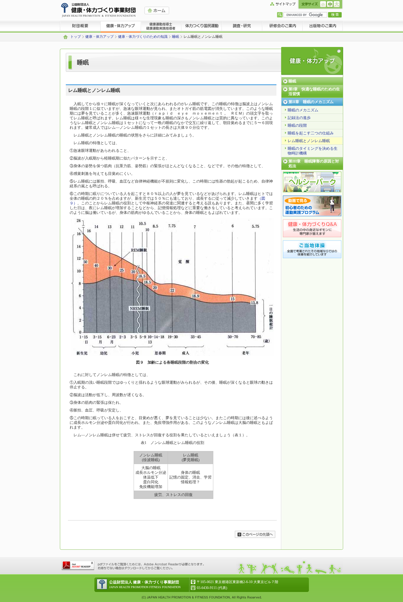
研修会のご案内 (282, 26)
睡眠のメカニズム (303, 110)
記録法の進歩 (299, 117)
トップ (75, 37)
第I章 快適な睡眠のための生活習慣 (314, 91)
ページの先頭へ (255, 534)
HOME (156, 10)
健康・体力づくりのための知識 (143, 37)
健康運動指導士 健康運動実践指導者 (161, 26)
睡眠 (175, 37)
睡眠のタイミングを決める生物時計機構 (313, 150)
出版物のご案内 (323, 26)
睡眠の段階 (297, 125)
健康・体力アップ (121, 26)
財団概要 (80, 26)
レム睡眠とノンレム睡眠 (309, 141)
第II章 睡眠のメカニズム (311, 102)
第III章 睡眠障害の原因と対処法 (314, 163)
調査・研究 (242, 26)
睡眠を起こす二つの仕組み (311, 133)
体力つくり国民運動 (201, 26)
